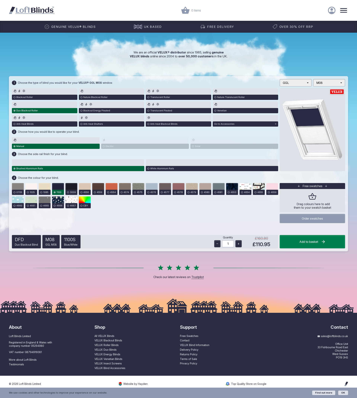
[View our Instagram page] (331, 366)
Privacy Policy (188, 363)
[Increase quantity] (238, 243)
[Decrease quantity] (217, 243)
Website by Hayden (135, 383)
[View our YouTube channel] (345, 366)
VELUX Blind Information (194, 345)
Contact (184, 340)
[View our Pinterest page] (338, 366)
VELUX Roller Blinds (106, 345)
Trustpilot (197, 277)
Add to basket (308, 242)
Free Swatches (189, 335)
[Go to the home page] (31, 10)
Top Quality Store (248, 383)
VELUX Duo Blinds (105, 349)
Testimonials (16, 364)
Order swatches (312, 218)
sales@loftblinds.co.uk (334, 336)
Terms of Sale (188, 359)
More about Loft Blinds (23, 359)
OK (343, 392)
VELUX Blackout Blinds (108, 340)
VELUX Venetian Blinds (108, 359)
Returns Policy (188, 354)
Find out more (323, 392)
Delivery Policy (189, 349)
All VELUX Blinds (104, 335)
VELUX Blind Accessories (109, 368)
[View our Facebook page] (323, 366)
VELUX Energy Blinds (107, 354)
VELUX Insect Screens (108, 363)
